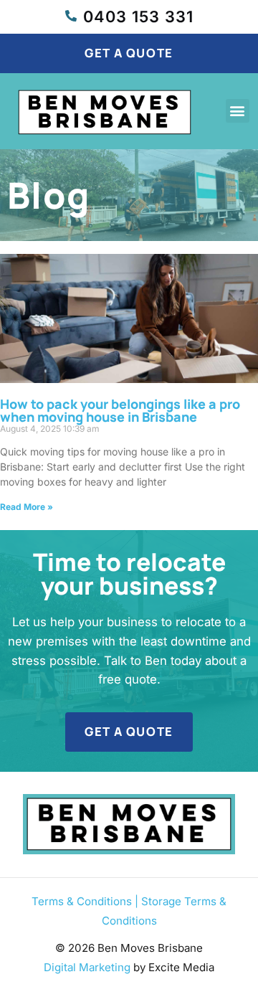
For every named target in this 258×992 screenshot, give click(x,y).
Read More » (26, 506)
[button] (237, 111)
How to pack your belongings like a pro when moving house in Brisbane (120, 410)
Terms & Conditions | (86, 901)
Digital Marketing (87, 967)
